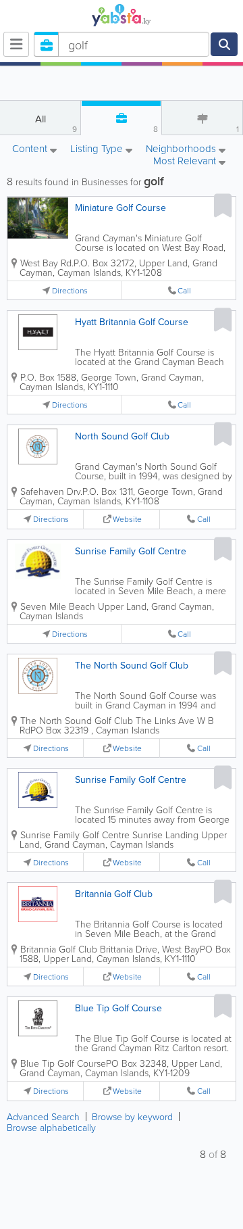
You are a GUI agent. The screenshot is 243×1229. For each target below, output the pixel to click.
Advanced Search (43, 1116)
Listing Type (98, 149)
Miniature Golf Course (120, 207)
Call (184, 290)
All (56, 123)
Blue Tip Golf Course (118, 1008)
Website (127, 518)
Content (31, 149)
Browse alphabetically (51, 1127)
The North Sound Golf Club (131, 665)
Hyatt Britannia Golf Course (131, 322)
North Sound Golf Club (122, 436)
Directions (70, 290)
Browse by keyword (132, 1116)
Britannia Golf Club (114, 893)
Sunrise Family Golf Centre (130, 551)
